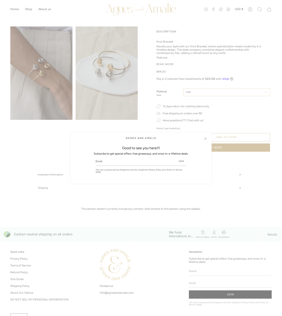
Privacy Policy (154, 169)
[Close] (205, 139)
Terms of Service (174, 169)
